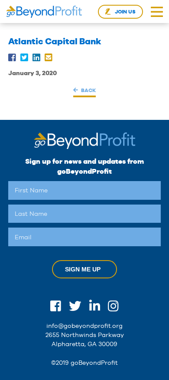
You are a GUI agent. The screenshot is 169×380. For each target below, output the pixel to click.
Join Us (125, 12)
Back (88, 90)
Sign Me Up (83, 269)
